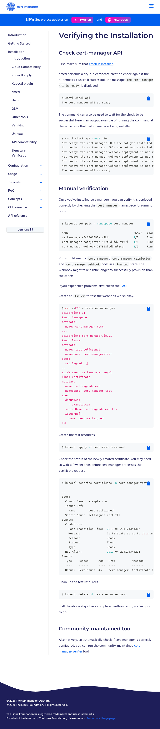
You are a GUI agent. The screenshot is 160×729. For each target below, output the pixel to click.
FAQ (123, 286)
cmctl (16, 92)
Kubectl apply (22, 75)
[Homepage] (22, 7)
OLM (15, 109)
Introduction (17, 35)
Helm (15, 100)
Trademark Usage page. (101, 718)
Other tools (20, 117)
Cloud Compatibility (26, 67)
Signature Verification (20, 153)
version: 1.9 (25, 229)
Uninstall (18, 134)
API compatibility (24, 142)
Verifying (18, 125)
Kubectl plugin (22, 84)
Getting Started (19, 43)
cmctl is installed (101, 64)
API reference (17, 216)
